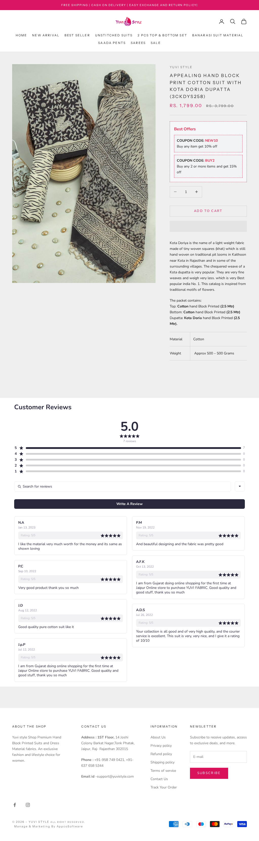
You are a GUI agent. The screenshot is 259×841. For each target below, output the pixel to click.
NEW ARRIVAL (45, 35)
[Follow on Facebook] (14, 804)
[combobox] (240, 486)
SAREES (138, 43)
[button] (208, 226)
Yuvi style (181, 67)
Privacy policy (161, 745)
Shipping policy (162, 762)
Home (21, 35)
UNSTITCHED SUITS (114, 35)
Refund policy (161, 754)
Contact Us (159, 779)
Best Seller (77, 35)
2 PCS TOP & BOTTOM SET (162, 35)
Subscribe (209, 773)
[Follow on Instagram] (27, 804)
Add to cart (208, 211)
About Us (158, 737)
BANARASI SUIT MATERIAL (218, 35)
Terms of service (163, 770)
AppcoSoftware (70, 826)
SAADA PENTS (112, 43)
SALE (156, 43)
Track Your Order (163, 787)
